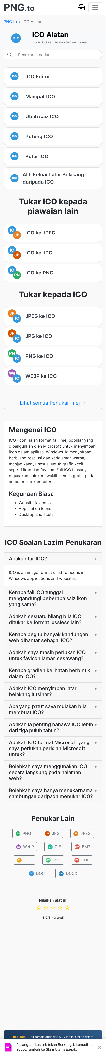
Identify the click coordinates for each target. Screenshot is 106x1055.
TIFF (25, 860)
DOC (37, 873)
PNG (23, 833)
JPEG (82, 833)
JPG (53, 833)
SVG (53, 860)
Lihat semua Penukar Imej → (53, 403)
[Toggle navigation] (95, 7)
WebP (25, 846)
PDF (82, 860)
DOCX (68, 873)
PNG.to (10, 21)
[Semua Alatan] (81, 7)
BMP (82, 846)
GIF (55, 846)
